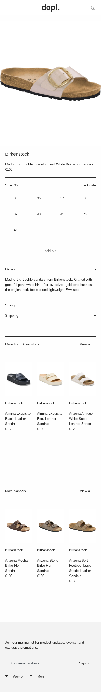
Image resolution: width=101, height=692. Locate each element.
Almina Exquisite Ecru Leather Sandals (49, 419)
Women (18, 676)
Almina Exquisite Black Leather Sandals (18, 419)
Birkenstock (14, 403)
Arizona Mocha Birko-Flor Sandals (16, 565)
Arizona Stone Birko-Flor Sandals (47, 565)
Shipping (11, 316)
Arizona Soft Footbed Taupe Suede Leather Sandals (80, 568)
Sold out (50, 251)
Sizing (10, 305)
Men (40, 676)
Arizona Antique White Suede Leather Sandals (81, 419)
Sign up (84, 663)
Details (10, 269)
